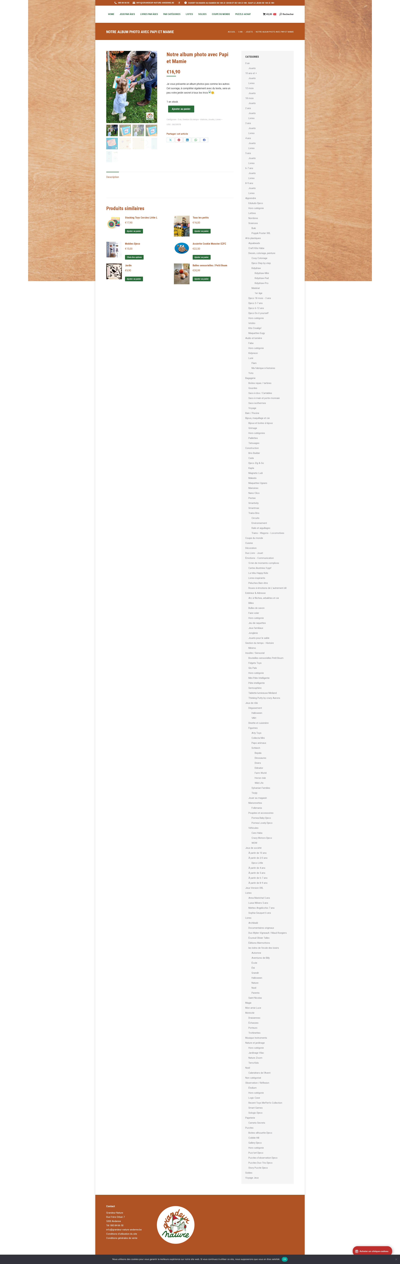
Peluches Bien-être (258, 583)
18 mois (249, 98)
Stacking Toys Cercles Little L (141, 217)
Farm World (261, 773)
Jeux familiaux (255, 628)
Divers (258, 763)
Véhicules (253, 828)
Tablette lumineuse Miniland (262, 693)
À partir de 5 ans (256, 873)
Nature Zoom (255, 1057)
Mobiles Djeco (132, 243)
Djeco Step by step (261, 263)
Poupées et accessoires (260, 813)
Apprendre (250, 198)
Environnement (259, 523)
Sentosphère (255, 688)
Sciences (253, 223)
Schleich (256, 748)
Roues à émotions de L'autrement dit (267, 588)
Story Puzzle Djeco (258, 1167)
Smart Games (255, 1107)
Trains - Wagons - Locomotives (268, 533)
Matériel (256, 288)
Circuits (255, 518)
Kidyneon (253, 353)
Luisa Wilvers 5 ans (258, 902)
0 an (180, 119)
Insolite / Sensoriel (255, 653)
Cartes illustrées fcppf (259, 568)
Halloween (257, 713)
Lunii (250, 358)
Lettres (252, 213)
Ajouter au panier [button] (134, 231)
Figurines (253, 728)
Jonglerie (253, 633)
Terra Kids (253, 1062)
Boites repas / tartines (259, 383)
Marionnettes (255, 803)
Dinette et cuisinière (258, 723)
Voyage (252, 408)
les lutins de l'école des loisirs (263, 947)
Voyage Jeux (252, 1177)
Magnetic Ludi (255, 473)
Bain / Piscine (252, 413)
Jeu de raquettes (257, 623)
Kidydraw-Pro (261, 283)
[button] (153, 55)
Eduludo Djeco (255, 203)
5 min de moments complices (263, 563)
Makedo (252, 478)
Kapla (251, 468)
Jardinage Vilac (256, 1052)
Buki (254, 228)
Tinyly (254, 793)
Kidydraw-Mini (262, 273)
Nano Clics (254, 493)
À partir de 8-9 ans (258, 883)
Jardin (128, 265)
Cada (251, 458)
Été (253, 967)
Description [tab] (112, 177)
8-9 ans (249, 183)
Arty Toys (256, 733)
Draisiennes (254, 1017)
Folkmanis (257, 808)
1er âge (258, 293)
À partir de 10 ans (257, 853)
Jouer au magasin (257, 798)
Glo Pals (252, 668)
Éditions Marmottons (259, 942)
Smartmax (253, 508)
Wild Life (259, 783)
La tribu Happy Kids (258, 573)
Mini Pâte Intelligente (259, 678)
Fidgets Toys (255, 663)
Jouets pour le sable (258, 638)
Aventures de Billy (261, 957)
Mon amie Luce (253, 1007)
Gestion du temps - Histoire (194, 119)
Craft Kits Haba (256, 248)
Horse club (260, 778)
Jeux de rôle (251, 703)
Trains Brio (253, 513)
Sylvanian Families (261, 788)
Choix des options (134, 257)
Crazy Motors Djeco (262, 838)
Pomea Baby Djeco (261, 818)
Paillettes (253, 438)
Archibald (253, 922)
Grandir (255, 972)
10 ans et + (251, 73)
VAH (254, 718)
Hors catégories (256, 433)
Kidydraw (256, 268)
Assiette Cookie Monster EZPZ (209, 243)
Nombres (253, 218)
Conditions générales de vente (121, 1238)
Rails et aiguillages (261, 528)
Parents (256, 992)
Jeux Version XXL (254, 888)
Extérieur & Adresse (255, 593)
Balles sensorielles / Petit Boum (210, 265)
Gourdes (252, 388)
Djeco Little (257, 863)
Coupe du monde (254, 538)
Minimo (252, 648)
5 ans (248, 153)
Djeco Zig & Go (256, 463)
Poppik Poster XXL (261, 233)
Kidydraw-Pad (262, 278)
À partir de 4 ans (256, 868)
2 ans (248, 108)
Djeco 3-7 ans (255, 303)
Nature (255, 982)
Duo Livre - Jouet (254, 553)
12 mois (249, 88)
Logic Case (254, 1097)
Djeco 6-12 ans (256, 308)
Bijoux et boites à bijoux (260, 423)
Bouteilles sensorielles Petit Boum (265, 658)
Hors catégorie (256, 208)
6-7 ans (249, 168)
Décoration (251, 548)
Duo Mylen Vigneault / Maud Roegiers (267, 932)
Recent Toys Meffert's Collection (265, 1102)
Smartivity (253, 503)
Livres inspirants (256, 578)
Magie (248, 1002)
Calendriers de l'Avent (259, 1072)
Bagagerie (250, 378)
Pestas (252, 498)
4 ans (248, 138)
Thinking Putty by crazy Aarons (264, 698)
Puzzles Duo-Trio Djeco (260, 1162)
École (254, 962)
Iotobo (251, 323)
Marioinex (253, 488)
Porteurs (252, 1027)
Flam (254, 363)
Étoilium (252, 1087)
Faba (250, 343)
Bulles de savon (256, 608)
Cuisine (249, 543)
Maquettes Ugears (257, 483)
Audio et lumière (253, 338)
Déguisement (255, 708)
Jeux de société (253, 848)
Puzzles (249, 1127)
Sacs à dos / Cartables (260, 393)
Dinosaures (260, 758)
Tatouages (253, 443)
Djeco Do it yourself (258, 313)
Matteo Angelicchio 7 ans (261, 907)
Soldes (248, 1172)
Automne (256, 952)
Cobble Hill (253, 1137)
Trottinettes (254, 1032)
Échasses (253, 1022)
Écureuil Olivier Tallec (259, 937)
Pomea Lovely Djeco (262, 823)
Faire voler (253, 613)
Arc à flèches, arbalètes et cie (263, 598)
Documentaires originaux (261, 927)
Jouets (211, 119)
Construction (252, 448)
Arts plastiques (253, 238)
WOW (254, 843)
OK (284, 1259)
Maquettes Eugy (256, 333)
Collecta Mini (258, 738)
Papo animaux (259, 743)
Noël (254, 987)
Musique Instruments (256, 1037)
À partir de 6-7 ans (258, 878)
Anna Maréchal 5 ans (259, 897)
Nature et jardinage (255, 1042)
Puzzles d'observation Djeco (263, 1157)
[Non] (396, 1259)
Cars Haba (257, 833)
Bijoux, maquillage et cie (257, 418)
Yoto (250, 373)
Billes (251, 603)
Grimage (252, 428)
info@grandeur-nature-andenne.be (124, 1229)
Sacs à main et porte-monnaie (264, 398)
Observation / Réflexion (257, 1082)
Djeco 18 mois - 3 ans (259, 298)
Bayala (258, 753)
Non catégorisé (253, 1077)
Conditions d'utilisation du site (121, 1233)
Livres (218, 119)
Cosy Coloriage (259, 258)
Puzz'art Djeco (255, 1152)
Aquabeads (254, 243)
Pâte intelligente (256, 683)
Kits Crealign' (255, 328)
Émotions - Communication (259, 558)
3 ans (248, 123)
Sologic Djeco (255, 1112)
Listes (248, 893)
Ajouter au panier (181, 108)
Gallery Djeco (255, 1142)
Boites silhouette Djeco (260, 1132)
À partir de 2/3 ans (258, 858)
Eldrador (259, 768)
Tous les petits (201, 217)
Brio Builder (254, 453)
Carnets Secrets (256, 1122)
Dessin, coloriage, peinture (261, 253)
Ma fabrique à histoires (263, 368)
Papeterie (250, 1117)
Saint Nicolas (255, 997)
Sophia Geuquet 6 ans (259, 912)
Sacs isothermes (257, 403)
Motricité (249, 1012)
